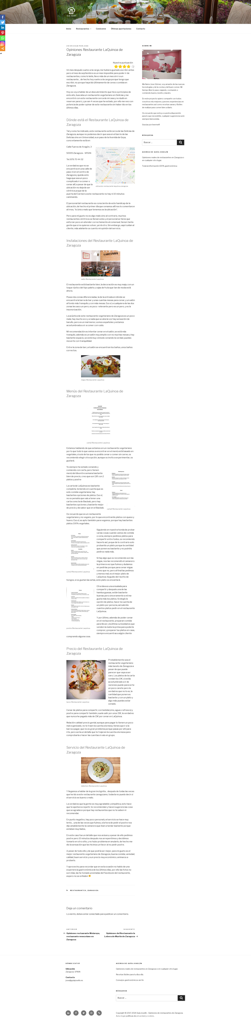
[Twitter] (2, 22)
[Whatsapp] (2, 38)
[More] (2, 48)
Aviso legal (120, 1016)
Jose (86, 46)
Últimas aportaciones (121, 29)
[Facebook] (2, 17)
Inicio (68, 29)
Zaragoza (93, 890)
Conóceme (101, 29)
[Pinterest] (2, 32)
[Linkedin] (2, 27)
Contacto (140, 29)
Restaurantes (82, 29)
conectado (94, 914)
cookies (150, 1016)
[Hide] (1, 53)
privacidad (140, 1016)
